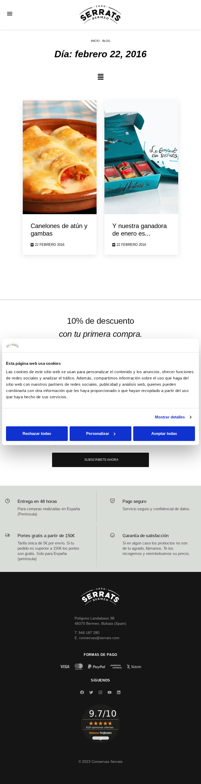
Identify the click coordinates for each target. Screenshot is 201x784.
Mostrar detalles (170, 417)
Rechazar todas (37, 433)
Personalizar (97, 433)
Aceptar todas (164, 433)
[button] (9, 13)
